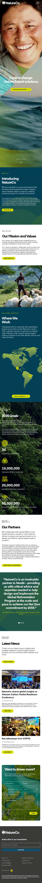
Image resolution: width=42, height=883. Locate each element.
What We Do (6, 860)
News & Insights (27, 858)
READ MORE (8, 710)
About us (5, 858)
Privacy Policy (27, 863)
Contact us (26, 860)
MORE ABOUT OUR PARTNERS (12, 565)
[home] (11, 2)
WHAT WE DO (7, 210)
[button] (37, 2)
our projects (6, 865)
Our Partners (6, 863)
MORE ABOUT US (8, 258)
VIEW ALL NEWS (8, 661)
